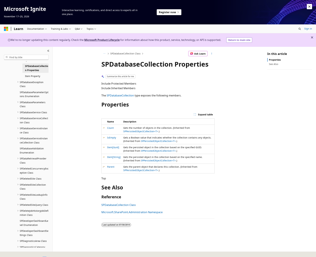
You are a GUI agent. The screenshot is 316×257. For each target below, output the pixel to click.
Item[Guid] (113, 147)
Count (110, 127)
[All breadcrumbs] (104, 53)
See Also (273, 64)
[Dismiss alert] (309, 6)
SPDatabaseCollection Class (125, 53)
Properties (275, 59)
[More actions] (212, 53)
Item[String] (114, 157)
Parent (110, 166)
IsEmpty (111, 137)
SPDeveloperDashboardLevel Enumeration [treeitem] (34, 223)
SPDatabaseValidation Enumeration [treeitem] (32, 150)
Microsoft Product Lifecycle (102, 40)
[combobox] (26, 57)
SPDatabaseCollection (120, 95)
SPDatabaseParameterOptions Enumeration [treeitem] (34, 94)
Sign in (308, 28)
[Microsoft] (6, 29)
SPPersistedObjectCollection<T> (140, 131)
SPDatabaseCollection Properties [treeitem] (36, 68)
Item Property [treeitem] (32, 76)
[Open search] (299, 29)
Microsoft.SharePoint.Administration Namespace (132, 212)
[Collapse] (48, 50)
